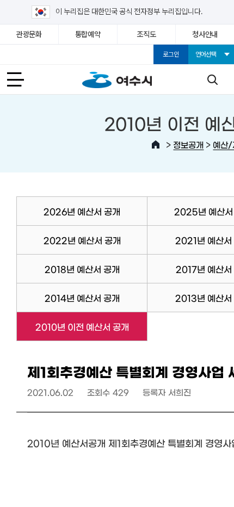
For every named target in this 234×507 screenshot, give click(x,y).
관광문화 (29, 34)
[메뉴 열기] (21, 79)
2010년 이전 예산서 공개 (72, 326)
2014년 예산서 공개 (82, 297)
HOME (155, 145)
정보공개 (188, 144)
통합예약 (88, 34)
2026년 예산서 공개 (82, 211)
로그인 (170, 54)
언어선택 (206, 54)
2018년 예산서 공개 (82, 268)
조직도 (146, 34)
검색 (212, 79)
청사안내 (205, 34)
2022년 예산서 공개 (82, 240)
